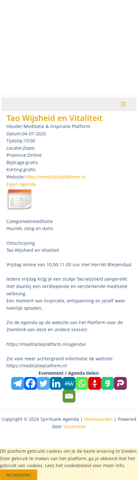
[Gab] (107, 383)
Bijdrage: (16, 162)
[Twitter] (43, 383)
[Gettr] (94, 383)
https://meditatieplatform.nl (55, 177)
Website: (15, 177)
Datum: (14, 134)
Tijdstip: (15, 141)
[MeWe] (69, 383)
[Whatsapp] (81, 383)
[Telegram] (17, 383)
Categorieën (19, 221)
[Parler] (120, 383)
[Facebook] (30, 383)
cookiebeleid (77, 465)
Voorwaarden (98, 419)
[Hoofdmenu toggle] (123, 104)
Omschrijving (20, 243)
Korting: (14, 169)
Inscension (74, 426)
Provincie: (16, 155)
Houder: (15, 126)
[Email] (69, 396)
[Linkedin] (56, 383)
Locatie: (14, 148)
